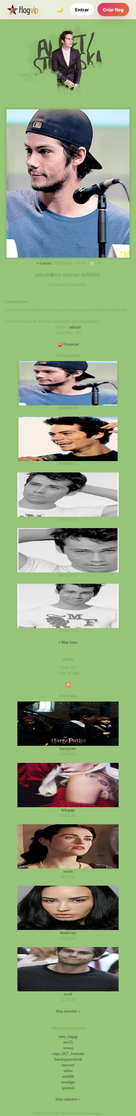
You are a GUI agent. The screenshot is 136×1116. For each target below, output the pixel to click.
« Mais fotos (68, 642)
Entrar (82, 9)
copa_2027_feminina (68, 1053)
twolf (68, 994)
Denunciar (70, 344)
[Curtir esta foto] (93, 263)
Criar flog (113, 9)
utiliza (68, 1071)
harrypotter (68, 748)
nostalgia (68, 1082)
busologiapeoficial (68, 1059)
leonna (68, 1048)
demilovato (68, 933)
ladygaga (68, 810)
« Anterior (44, 263)
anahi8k (68, 1076)
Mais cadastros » (68, 1099)
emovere (68, 1065)
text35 (68, 1042)
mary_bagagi (68, 1036)
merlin (68, 871)
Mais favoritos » (68, 1011)
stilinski (75, 327)
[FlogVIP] (22, 9)
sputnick (68, 1088)
